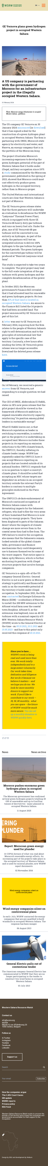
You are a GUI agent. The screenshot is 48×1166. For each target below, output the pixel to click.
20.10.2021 (35, 632)
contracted (13, 596)
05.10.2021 (21, 626)
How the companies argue (14, 1092)
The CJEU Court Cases (12, 1095)
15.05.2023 (7, 629)
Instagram (6, 1040)
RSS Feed (6, 1107)
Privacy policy (8, 1104)
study (7, 172)
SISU (10, 1157)
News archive (38, 752)
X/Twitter (6, 1038)
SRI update (7, 1098)
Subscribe (41, 1079)
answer (6, 388)
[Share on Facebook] (3, 738)
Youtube (5, 1043)
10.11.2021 (33, 626)
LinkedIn (5, 1048)
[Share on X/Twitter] (5, 738)
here (4, 354)
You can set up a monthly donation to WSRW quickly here (23, 714)
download (39, 127)
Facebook (6, 1045)
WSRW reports (9, 1101)
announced (23, 127)
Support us (12, 1057)
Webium (29, 1157)
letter (7, 321)
